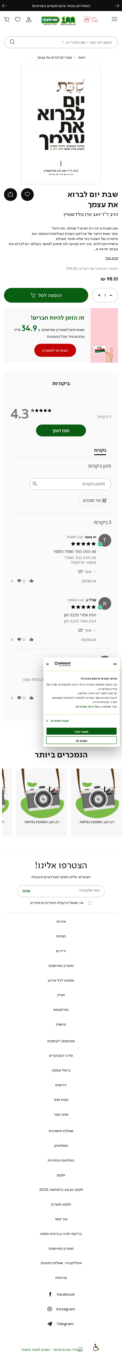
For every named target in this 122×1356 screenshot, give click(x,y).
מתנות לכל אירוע (61, 980)
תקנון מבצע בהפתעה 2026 (61, 1189)
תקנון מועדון (61, 1204)
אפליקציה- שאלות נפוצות (61, 1262)
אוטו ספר (61, 1114)
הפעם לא (81, 740)
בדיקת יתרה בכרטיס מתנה (61, 1233)
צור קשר (61, 1218)
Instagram (65, 1309)
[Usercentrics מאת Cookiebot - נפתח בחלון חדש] (71, 664)
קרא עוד (111, 257)
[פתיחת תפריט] (114, 21)
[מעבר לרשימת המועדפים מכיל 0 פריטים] (17, 19)
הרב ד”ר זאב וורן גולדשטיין (91, 214)
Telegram (65, 1323)
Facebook (66, 1294)
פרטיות (61, 1277)
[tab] (61, 383)
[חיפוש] (12, 42)
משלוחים (61, 1145)
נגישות (61, 1024)
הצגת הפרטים (60, 720)
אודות (61, 921)
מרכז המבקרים (61, 1055)
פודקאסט (61, 1009)
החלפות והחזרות (61, 1160)
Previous (7, 5)
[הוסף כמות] (99, 295)
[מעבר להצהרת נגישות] (96, 1349)
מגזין (61, 994)
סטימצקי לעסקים (61, 1040)
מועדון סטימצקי (61, 965)
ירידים (61, 950)
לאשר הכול (82, 731)
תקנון (61, 1174)
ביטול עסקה (61, 1070)
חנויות (61, 936)
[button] (28, 19)
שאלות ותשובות (61, 1130)
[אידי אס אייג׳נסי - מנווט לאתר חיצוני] (52, 1349)
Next (120, 5)
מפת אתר (61, 1099)
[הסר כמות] (111, 295)
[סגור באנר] (47, 664)
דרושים (61, 1084)
